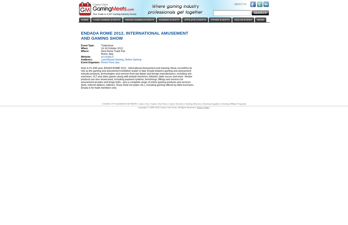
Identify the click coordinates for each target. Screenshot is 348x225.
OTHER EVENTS (220, 20)
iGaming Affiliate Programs (234, 104)
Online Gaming (133, 59)
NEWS (260, 20)
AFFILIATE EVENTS (195, 20)
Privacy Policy (203, 107)
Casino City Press (159, 104)
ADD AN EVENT (243, 20)
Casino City (143, 104)
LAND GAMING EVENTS (106, 20)
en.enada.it (107, 56)
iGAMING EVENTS (169, 20)
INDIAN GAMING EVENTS (139, 20)
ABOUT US (240, 4)
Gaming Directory (193, 104)
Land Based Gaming (112, 59)
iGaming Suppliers (211, 104)
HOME (84, 20)
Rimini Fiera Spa (110, 62)
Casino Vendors (176, 104)
